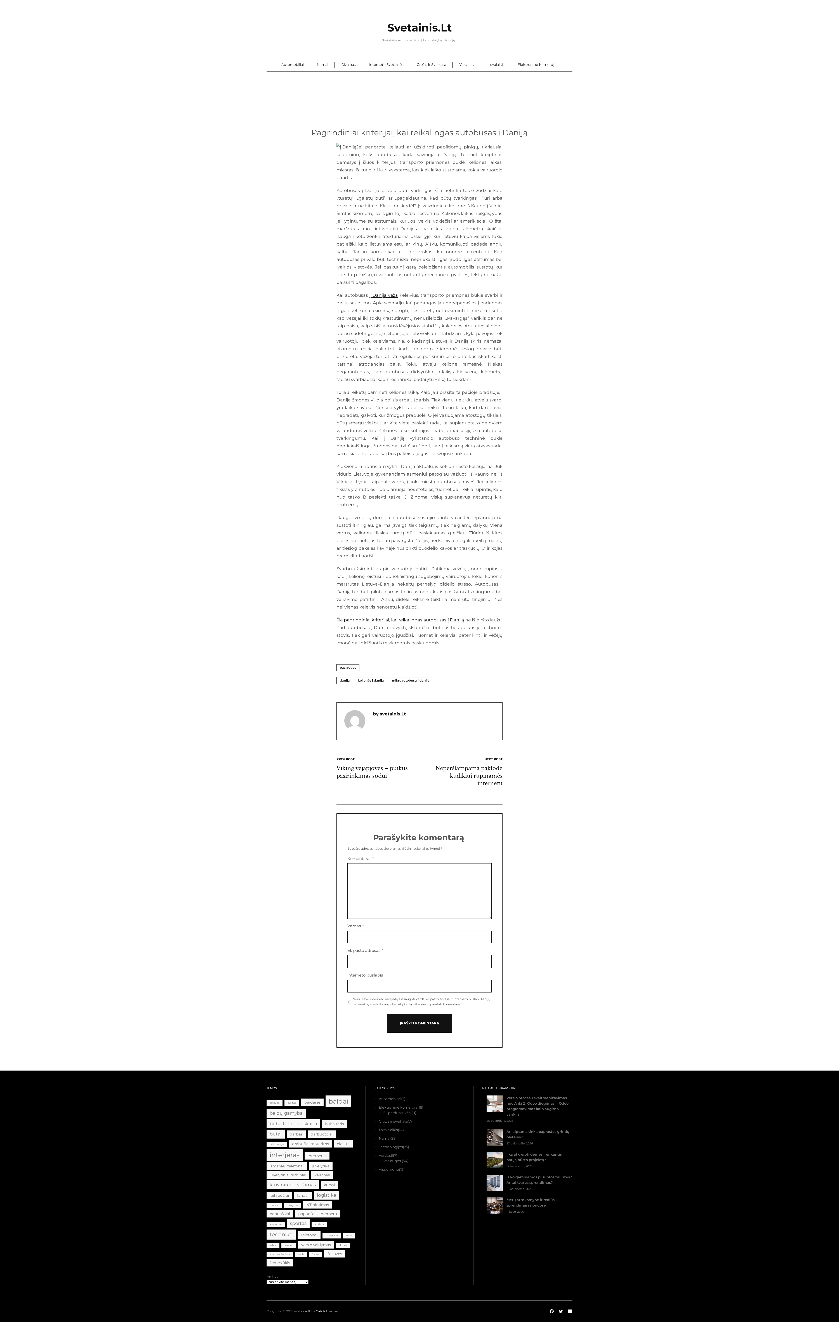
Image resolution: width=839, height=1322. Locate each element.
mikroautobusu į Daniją (411, 680)
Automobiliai (390, 1099)
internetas (317, 1156)
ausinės (292, 1102)
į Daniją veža (383, 295)
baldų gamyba (286, 1113)
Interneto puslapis (365, 975)
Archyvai (274, 1277)
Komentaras (360, 858)
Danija (345, 680)
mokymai (292, 1205)
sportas (298, 1223)
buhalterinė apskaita (293, 1123)
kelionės (322, 1175)
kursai (329, 1185)
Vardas (355, 926)
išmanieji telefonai (287, 1166)
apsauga (274, 1102)
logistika (326, 1195)
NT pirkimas (317, 1205)
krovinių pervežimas (293, 1184)
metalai (274, 1205)
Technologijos (391, 1147)
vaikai (273, 1245)
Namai (384, 1138)
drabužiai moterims (310, 1144)
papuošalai (280, 1214)
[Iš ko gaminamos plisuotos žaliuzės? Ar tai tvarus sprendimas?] (495, 1184)
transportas (332, 1235)
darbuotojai (322, 1134)
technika (281, 1234)
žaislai (315, 1254)
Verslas (385, 1155)
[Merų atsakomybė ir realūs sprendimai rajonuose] (495, 1206)
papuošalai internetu (317, 1214)
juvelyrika (320, 1166)
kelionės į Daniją (371, 680)
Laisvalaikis (388, 1130)
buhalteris (334, 1124)
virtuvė (343, 1245)
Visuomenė (389, 1169)
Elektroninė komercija (398, 1107)
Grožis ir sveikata (393, 1121)
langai (303, 1195)
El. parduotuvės (397, 1113)
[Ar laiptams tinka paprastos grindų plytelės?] (495, 1138)
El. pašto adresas (365, 950)
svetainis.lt (419, 27)
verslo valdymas (316, 1245)
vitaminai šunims (280, 1254)
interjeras (285, 1155)
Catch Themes (327, 1311)
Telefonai (309, 1235)
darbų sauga (277, 1144)
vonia (301, 1254)
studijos (319, 1224)
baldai (338, 1101)
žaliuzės (334, 1254)
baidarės (312, 1102)
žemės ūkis (280, 1263)
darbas (296, 1134)
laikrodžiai (279, 1195)
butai (276, 1134)
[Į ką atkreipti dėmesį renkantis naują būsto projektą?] (495, 1161)
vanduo (288, 1245)
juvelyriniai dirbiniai (288, 1175)
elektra (343, 1144)
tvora (349, 1235)
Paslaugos (348, 668)
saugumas (276, 1224)
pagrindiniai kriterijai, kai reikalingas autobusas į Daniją (404, 620)
